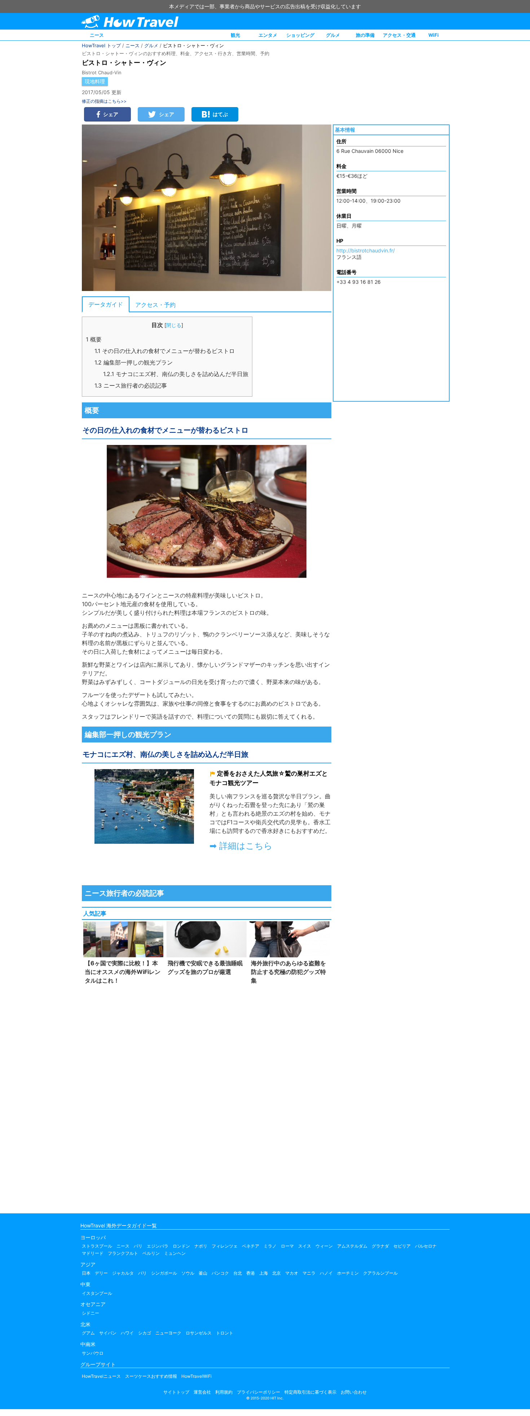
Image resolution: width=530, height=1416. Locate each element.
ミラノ (270, 1246)
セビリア (402, 1246)
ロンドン (181, 1246)
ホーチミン (348, 1273)
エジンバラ (157, 1246)
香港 (250, 1273)
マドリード (92, 1253)
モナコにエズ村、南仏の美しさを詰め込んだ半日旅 (175, 374)
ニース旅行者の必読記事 (130, 385)
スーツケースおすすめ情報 (151, 1376)
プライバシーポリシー (258, 1392)
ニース (97, 35)
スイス (304, 1246)
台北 (237, 1273)
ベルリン (151, 1253)
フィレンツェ (225, 1246)
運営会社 (202, 1392)
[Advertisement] (206, 1097)
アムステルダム (352, 1246)
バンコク (220, 1273)
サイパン (107, 1333)
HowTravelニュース (101, 1376)
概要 (94, 339)
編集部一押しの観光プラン (133, 362)
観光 (235, 35)
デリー (101, 1273)
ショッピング (300, 35)
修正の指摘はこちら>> (104, 101)
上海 (263, 1273)
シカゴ (144, 1333)
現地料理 (95, 81)
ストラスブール (97, 1246)
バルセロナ (426, 1246)
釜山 (203, 1273)
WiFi (433, 35)
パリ (138, 1246)
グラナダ (380, 1246)
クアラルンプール (380, 1273)
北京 (276, 1273)
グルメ (333, 35)
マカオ (291, 1273)
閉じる (173, 325)
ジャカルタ (123, 1273)
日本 (86, 1273)
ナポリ (200, 1246)
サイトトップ (176, 1392)
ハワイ (127, 1333)
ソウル (187, 1273)
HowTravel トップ (101, 45)
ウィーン (324, 1246)
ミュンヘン (175, 1253)
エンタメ (268, 35)
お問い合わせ (354, 1392)
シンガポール (164, 1273)
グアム (88, 1333)
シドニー (90, 1313)
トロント (224, 1333)
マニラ (308, 1273)
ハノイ (326, 1273)
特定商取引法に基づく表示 (310, 1392)
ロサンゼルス (199, 1333)
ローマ (287, 1246)
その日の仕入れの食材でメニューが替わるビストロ (164, 350)
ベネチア (250, 1246)
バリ (142, 1273)
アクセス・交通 (399, 35)
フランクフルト (123, 1253)
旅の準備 (365, 35)
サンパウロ (92, 1353)
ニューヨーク (168, 1333)
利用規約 (224, 1392)
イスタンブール (97, 1293)
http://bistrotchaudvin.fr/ (365, 250)
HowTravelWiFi (196, 1376)
